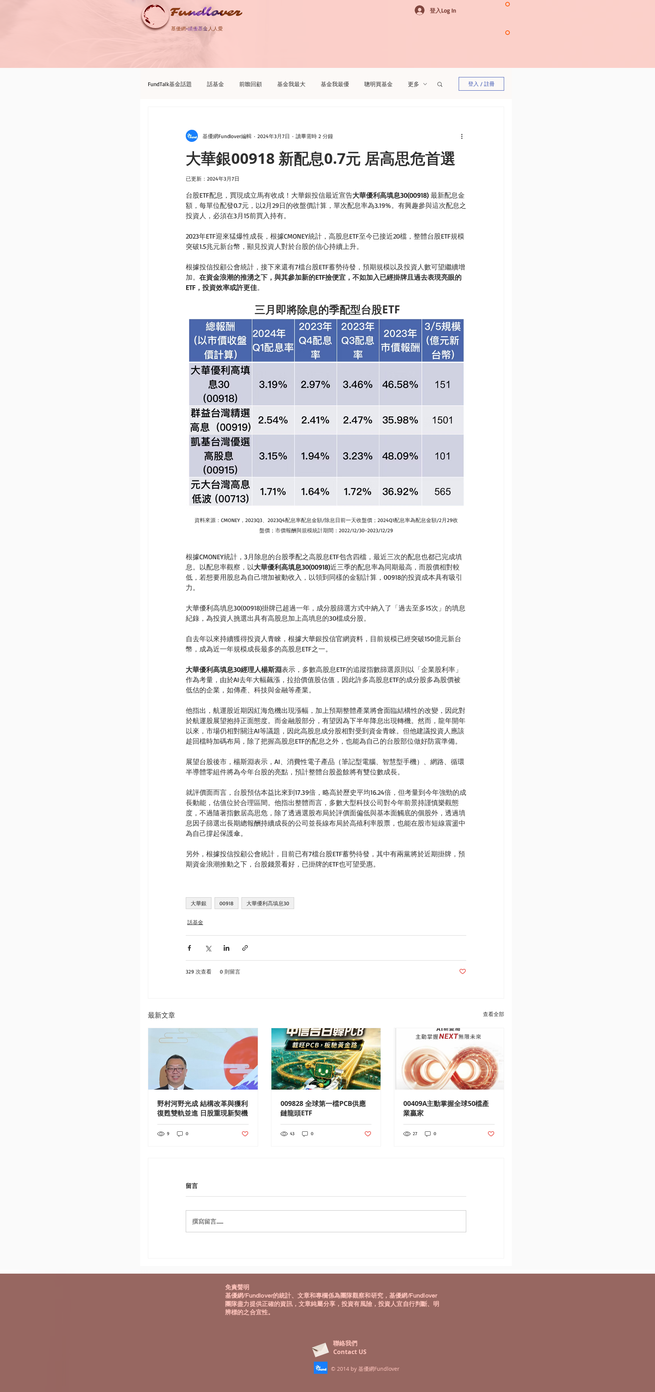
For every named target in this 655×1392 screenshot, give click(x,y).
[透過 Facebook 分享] (189, 948)
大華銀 (199, 903)
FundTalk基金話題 (170, 84)
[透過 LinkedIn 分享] (226, 948)
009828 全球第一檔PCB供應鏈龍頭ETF (323, 1108)
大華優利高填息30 (267, 903)
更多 (413, 84)
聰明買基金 (378, 84)
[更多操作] (461, 135)
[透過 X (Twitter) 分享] (208, 948)
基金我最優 (335, 84)
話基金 (215, 84)
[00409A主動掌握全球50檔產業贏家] (449, 1059)
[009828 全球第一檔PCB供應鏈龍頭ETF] (326, 1059)
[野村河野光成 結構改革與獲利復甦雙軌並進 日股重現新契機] (203, 1059)
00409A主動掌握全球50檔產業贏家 (446, 1108)
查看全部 (493, 1014)
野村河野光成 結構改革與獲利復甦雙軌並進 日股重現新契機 (202, 1108)
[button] (439, 84)
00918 (226, 903)
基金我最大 (291, 84)
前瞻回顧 (250, 84)
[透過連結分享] (245, 948)
